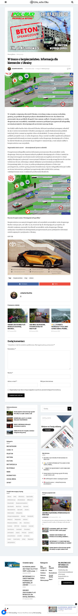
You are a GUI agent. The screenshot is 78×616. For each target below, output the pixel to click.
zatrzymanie (11, 542)
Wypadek (30, 539)
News (8, 472)
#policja (18, 506)
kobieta (10, 526)
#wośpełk (30, 516)
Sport (9, 482)
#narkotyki (11, 503)
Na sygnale (11, 468)
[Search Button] (69, 409)
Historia (10, 457)
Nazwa (10, 373)
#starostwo (11, 513)
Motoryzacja (20, 54)
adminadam (45, 517)
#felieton (21, 496)
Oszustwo (27, 529)
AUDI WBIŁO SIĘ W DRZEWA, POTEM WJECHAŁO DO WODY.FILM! (37, 327)
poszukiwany (11, 535)
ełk (20, 522)
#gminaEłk (30, 496)
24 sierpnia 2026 (56, 331)
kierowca (26, 522)
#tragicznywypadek (13, 516)
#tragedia (19, 513)
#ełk (15, 496)
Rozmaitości (11, 475)
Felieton (10, 453)
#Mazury (29, 500)
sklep (23, 539)
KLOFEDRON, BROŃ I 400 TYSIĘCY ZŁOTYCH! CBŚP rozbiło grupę (30, 569)
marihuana (11, 529)
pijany (18, 532)
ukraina (31, 278)
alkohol (25, 519)
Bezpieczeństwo (18, 278)
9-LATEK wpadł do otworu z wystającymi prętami (56, 478)
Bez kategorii (11, 446)
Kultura (10, 461)
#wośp (23, 516)
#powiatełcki (11, 509)
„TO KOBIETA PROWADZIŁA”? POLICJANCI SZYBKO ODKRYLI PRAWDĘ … (59, 327)
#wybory (10, 519)
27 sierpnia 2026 (12, 331)
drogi (26, 278)
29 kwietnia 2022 (29, 68)
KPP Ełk (16, 526)
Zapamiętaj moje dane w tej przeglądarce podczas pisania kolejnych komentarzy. (35, 390)
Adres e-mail (12, 381)
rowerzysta (16, 539)
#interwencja (11, 500)
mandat (31, 526)
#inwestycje (21, 500)
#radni (27, 509)
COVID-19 (10, 450)
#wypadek (18, 519)
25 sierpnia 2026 (34, 331)
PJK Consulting (13, 613)
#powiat (25, 506)
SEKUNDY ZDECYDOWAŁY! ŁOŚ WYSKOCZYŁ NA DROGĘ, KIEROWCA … (16, 327)
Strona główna (11, 54)
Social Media (11, 479)
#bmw (9, 496)
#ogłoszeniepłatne (21, 503)
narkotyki (19, 529)
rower (9, 539)
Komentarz (12, 349)
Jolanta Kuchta (17, 68)
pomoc (31, 532)
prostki (20, 535)
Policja (24, 532)
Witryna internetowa (46, 381)
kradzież (23, 526)
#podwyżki (11, 506)
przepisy (26, 535)
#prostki (20, 509)
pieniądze (11, 532)
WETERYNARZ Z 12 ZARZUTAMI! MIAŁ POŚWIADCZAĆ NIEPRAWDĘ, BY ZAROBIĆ (29, 581)
